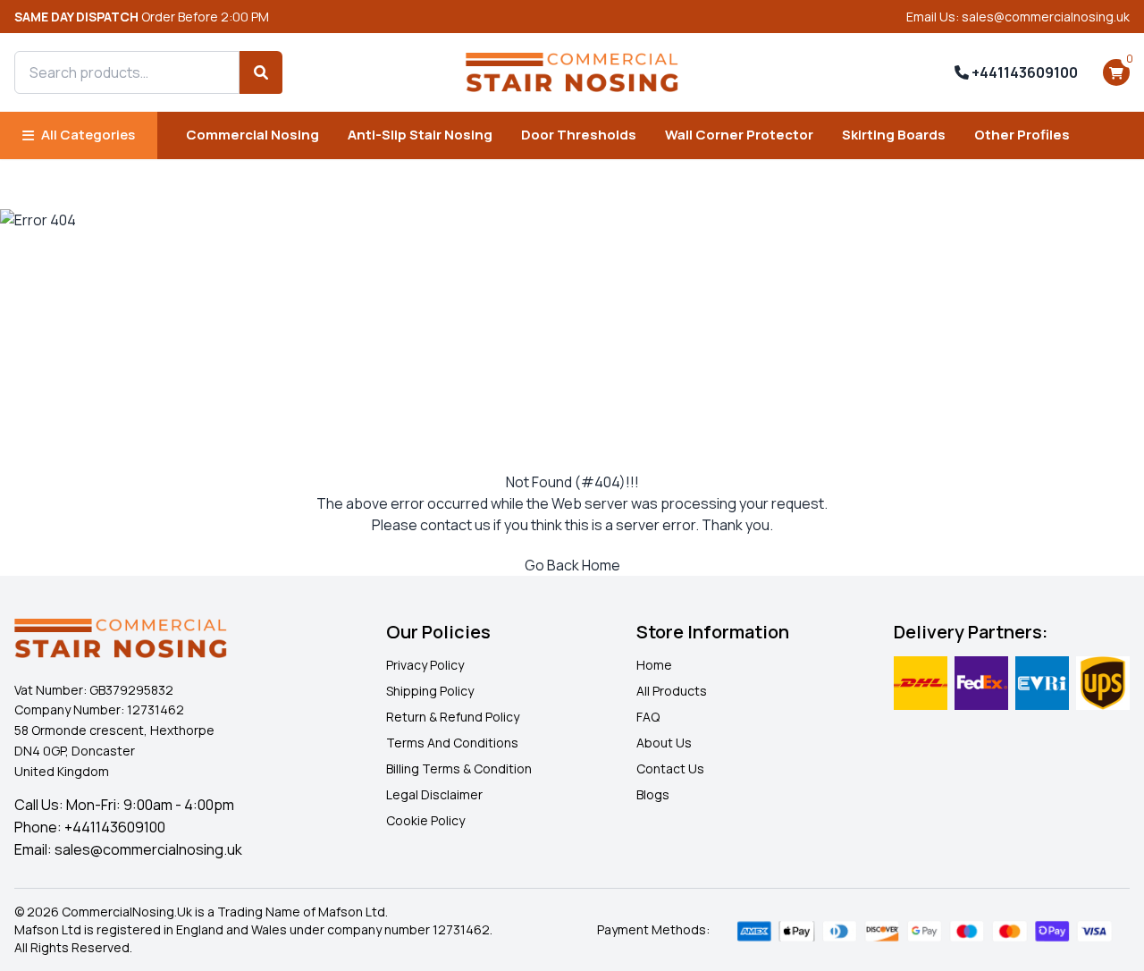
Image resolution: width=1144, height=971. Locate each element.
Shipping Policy (430, 690)
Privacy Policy (425, 664)
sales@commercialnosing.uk (148, 849)
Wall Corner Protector (739, 134)
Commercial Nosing (252, 134)
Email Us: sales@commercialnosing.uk (1018, 16)
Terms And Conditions (452, 742)
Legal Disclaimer (434, 794)
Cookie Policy (425, 820)
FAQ (648, 716)
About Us (664, 742)
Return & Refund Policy (452, 716)
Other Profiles (1022, 134)
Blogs (652, 794)
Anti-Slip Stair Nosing (420, 134)
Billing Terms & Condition (459, 768)
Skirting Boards (894, 134)
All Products (671, 690)
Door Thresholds (578, 134)
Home (654, 664)
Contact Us (670, 768)
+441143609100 (1023, 72)
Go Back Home (572, 565)
